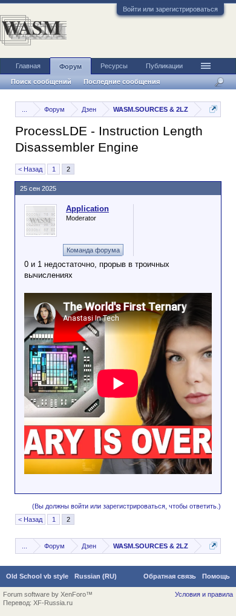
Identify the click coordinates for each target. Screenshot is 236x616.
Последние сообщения (122, 81)
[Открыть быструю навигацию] (213, 109)
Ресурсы (114, 65)
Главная (28, 65)
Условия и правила (204, 594)
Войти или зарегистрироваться (170, 9)
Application (87, 208)
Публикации (164, 65)
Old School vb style (37, 576)
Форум (70, 66)
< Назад (30, 169)
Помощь (216, 576)
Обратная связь (169, 576)
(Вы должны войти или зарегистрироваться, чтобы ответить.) (126, 506)
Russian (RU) (95, 576)
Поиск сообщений (41, 81)
